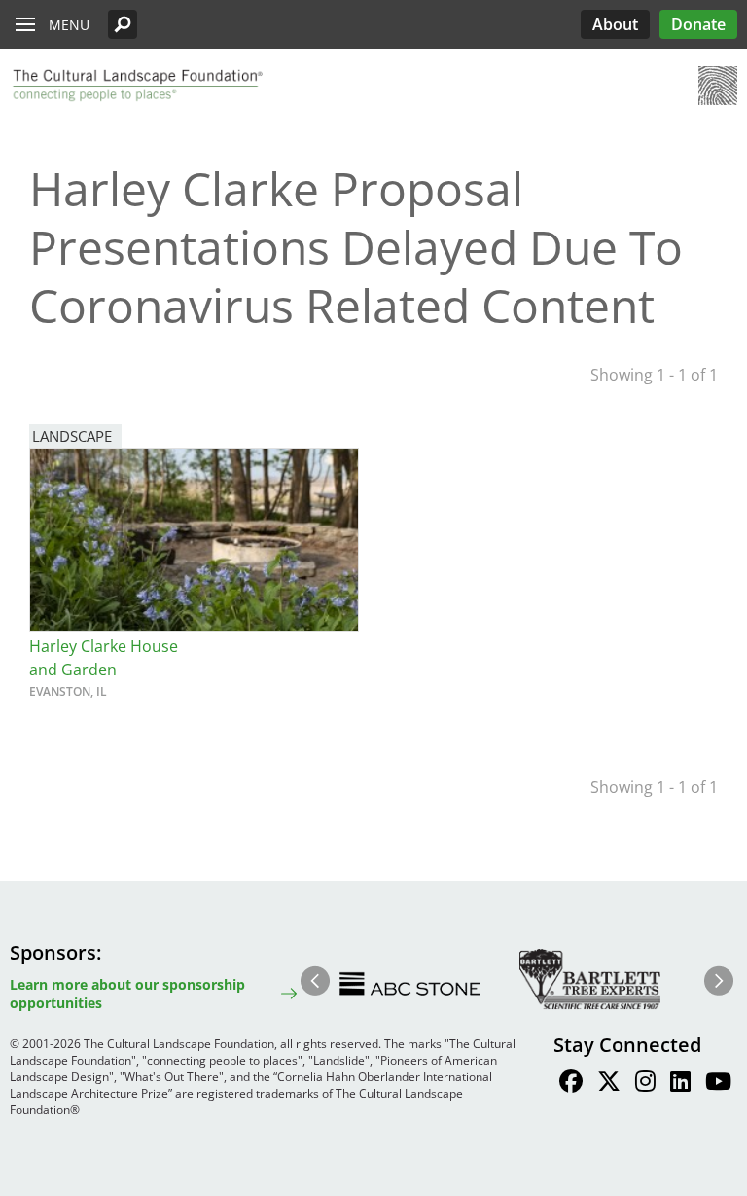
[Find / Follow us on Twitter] (609, 1084)
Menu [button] (69, 25)
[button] (122, 24)
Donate (698, 24)
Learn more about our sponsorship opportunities (127, 993)
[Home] (136, 85)
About (615, 24)
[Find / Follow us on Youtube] (718, 1084)
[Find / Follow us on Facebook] (571, 1084)
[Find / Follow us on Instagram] (645, 1084)
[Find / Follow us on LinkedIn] (680, 1084)
